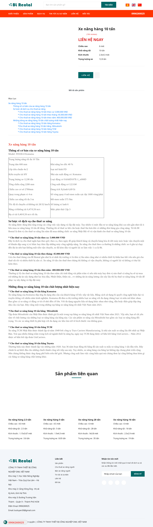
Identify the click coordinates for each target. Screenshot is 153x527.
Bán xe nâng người (62, 471)
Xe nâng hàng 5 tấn (53, 419)
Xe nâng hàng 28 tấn (89, 419)
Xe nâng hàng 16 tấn (124, 419)
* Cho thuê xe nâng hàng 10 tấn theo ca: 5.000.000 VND (43, 112)
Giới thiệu (13, 14)
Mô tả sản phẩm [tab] (76, 90)
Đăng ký (138, 474)
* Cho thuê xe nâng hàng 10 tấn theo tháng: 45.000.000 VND (45, 114)
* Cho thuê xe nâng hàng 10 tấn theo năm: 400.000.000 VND (45, 117)
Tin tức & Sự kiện (58, 14)
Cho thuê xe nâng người (64, 467)
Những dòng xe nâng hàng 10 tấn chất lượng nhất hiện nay (40, 120)
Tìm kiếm (109, 5)
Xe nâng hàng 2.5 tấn (19, 419)
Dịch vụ (41, 14)
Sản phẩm (28, 14)
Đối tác (86, 14)
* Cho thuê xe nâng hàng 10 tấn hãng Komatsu (39, 123)
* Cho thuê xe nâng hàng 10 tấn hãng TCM (37, 129)
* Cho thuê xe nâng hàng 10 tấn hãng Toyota (38, 132)
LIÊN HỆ (86, 75)
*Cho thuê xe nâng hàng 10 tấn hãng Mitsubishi (40, 126)
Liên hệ (75, 14)
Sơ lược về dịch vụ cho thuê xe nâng (29, 109)
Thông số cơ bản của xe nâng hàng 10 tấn (32, 106)
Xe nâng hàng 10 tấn (17, 103)
